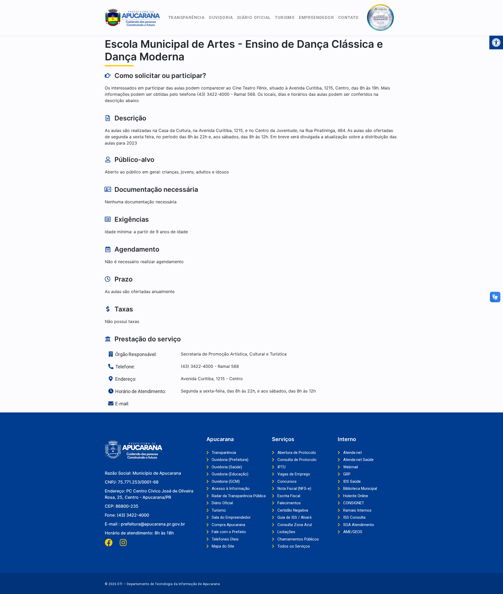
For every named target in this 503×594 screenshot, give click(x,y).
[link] (496, 42)
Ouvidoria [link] (221, 17)
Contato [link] (348, 17)
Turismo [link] (285, 17)
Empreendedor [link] (316, 17)
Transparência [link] (186, 17)
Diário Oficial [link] (254, 17)
